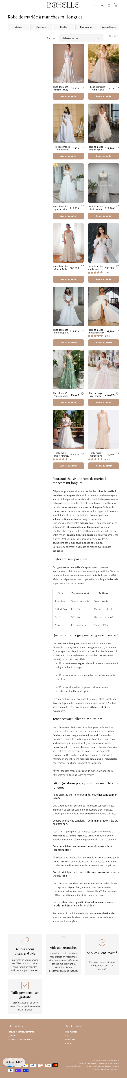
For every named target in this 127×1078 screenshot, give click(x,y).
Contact (68, 1043)
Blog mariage (71, 1031)
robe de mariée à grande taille (98, 771)
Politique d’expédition (101, 1069)
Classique (41, 27)
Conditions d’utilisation (110, 1066)
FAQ (67, 1035)
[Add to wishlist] (82, 87)
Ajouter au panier (68, 96)
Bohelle (116, 1060)
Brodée (63, 27)
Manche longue (108, 27)
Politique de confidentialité (20, 1039)
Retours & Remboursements (21, 1031)
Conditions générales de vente (77, 1066)
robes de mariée (85, 775)
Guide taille (70, 1039)
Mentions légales (95, 1066)
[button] (9, 5)
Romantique (86, 27)
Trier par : (51, 38)
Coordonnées (114, 1069)
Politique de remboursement (109, 1063)
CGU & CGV (13, 1035)
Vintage (18, 27)
